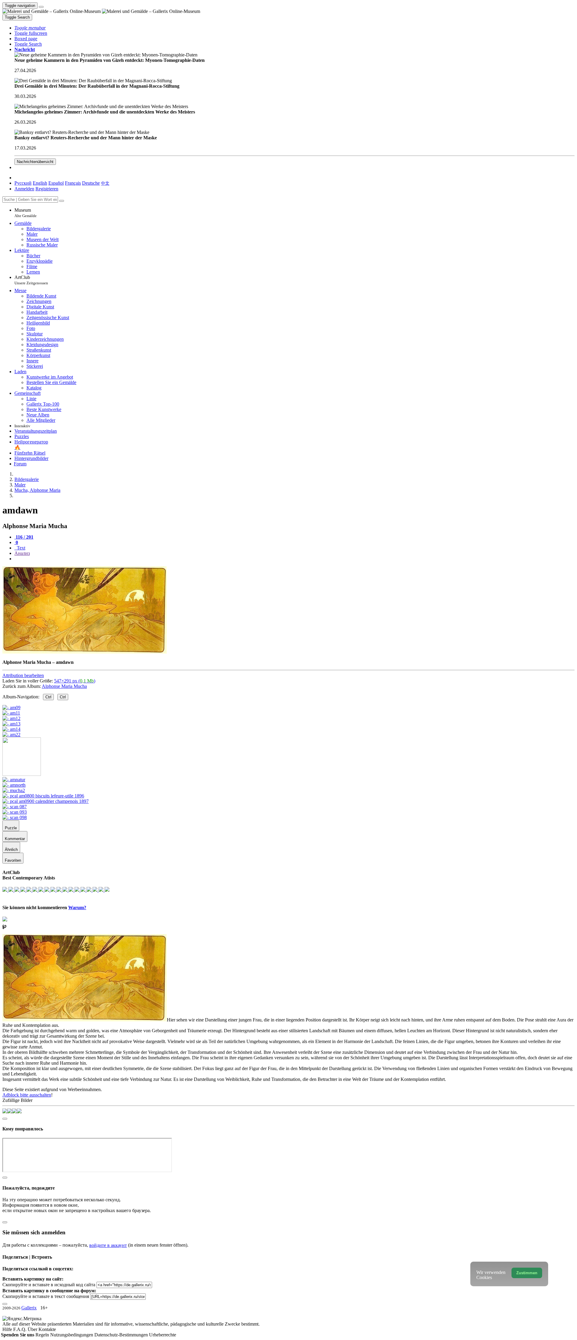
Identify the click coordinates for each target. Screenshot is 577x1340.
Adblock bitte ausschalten (26, 1094)
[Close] (61, 201)
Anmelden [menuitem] (24, 188)
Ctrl (48, 697)
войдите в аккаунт (108, 1245)
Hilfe (7, 1329)
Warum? (77, 907)
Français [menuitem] (73, 183)
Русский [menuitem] (23, 183)
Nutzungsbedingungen (72, 1334)
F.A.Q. (20, 1329)
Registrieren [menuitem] (46, 188)
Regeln (42, 1334)
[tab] (23, 537)
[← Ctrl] (11, 734)
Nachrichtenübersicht (35, 161)
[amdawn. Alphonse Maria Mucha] (84, 652)
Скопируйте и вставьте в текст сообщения (45, 1296)
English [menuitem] (40, 183)
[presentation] (294, 558)
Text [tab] (20, 547)
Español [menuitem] (56, 183)
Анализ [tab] (22, 553)
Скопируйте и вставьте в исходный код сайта (48, 1284)
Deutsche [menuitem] (91, 183)
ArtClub (31, 280)
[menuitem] (105, 183)
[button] (30, 27)
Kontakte (47, 1329)
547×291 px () (74, 680)
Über (33, 1329)
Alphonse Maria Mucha (64, 686)
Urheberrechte (162, 1334)
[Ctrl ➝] (13, 779)
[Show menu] (41, 7)
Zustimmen (526, 1273)
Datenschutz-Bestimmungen (121, 1334)
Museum (25, 212)
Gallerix (29, 1307)
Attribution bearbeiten (23, 675)
